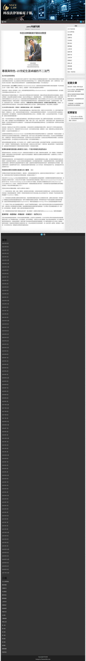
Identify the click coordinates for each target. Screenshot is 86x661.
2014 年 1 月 (5, 472)
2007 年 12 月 (5, 572)
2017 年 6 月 (5, 414)
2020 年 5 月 (5, 334)
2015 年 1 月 (5, 451)
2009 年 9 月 (5, 552)
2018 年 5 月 (5, 391)
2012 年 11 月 (5, 495)
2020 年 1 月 (5, 344)
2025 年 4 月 (5, 256)
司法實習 (70, 40)
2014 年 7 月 (5, 462)
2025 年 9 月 (5, 243)
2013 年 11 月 (5, 475)
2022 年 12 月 (5, 300)
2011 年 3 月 (5, 529)
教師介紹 (70, 54)
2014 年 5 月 (5, 465)
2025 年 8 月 (5, 246)
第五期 (3, 638)
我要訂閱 (70, 51)
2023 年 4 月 (5, 290)
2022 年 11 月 (5, 303)
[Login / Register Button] (81, 22)
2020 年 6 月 (5, 330)
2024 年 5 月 (5, 280)
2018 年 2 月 (5, 398)
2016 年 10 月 (5, 425)
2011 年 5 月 (5, 525)
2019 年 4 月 (5, 364)
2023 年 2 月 (5, 293)
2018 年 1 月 (5, 401)
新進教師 (4, 608)
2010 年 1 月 (5, 546)
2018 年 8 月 (5, 384)
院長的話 (4, 652)
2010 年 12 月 (5, 532)
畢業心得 (70, 63)
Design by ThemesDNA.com (43, 659)
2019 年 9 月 (5, 351)
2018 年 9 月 (5, 381)
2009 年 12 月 (5, 549)
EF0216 (28, 29)
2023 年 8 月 (5, 287)
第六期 (3, 642)
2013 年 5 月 (5, 485)
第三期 (3, 632)
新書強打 (70, 60)
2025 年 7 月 (5, 250)
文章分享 (70, 57)
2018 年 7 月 (5, 388)
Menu (5, 22)
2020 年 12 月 (5, 320)
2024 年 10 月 (5, 267)
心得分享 (70, 49)
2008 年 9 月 (5, 562)
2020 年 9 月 (5, 324)
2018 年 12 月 (5, 377)
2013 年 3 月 (5, 488)
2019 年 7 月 (5, 357)
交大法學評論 (71, 32)
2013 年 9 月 (5, 478)
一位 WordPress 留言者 (76, 116)
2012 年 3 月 (5, 509)
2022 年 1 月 (5, 307)
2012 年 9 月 (5, 499)
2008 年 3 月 (5, 569)
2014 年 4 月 (5, 468)
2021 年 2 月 (5, 317)
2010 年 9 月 (5, 535)
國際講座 (70, 46)
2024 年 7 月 (5, 277)
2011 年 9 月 (5, 519)
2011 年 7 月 (5, 522)
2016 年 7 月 (5, 428)
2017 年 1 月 (5, 418)
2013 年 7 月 (5, 482)
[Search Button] (83, 22)
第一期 (3, 625)
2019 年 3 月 (5, 367)
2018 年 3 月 (5, 394)
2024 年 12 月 (5, 260)
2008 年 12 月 (5, 559)
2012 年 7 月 (5, 502)
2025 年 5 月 (5, 253)
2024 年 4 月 (5, 283)
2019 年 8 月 (5, 354)
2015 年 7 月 (5, 441)
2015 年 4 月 (5, 448)
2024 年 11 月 (5, 263)
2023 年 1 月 (5, 297)
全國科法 (70, 37)
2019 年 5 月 (5, 361)
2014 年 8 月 (5, 458)
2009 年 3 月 (5, 556)
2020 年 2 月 (5, 340)
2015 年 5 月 (5, 445)
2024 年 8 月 (5, 273)
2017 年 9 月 (5, 411)
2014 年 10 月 (5, 455)
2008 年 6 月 (5, 566)
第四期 (3, 645)
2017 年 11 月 (5, 408)
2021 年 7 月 (5, 310)
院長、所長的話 (71, 71)
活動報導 (4, 618)
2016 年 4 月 (5, 431)
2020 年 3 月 (5, 337)
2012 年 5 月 (5, 505)
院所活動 (70, 69)
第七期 (3, 628)
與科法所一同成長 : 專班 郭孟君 (75, 86)
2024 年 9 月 (5, 270)
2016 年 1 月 (5, 435)
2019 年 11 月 (5, 347)
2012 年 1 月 (5, 512)
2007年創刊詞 (33, 26)
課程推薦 (70, 66)
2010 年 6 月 (5, 539)
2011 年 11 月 (5, 515)
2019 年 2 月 (5, 371)
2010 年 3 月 (5, 542)
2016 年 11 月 (5, 421)
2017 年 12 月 (5, 404)
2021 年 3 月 (5, 314)
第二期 (3, 635)
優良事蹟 (70, 34)
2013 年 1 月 (5, 492)
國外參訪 (70, 43)
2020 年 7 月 (5, 327)
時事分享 (4, 611)
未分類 (3, 615)
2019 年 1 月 (5, 374)
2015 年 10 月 (5, 438)
